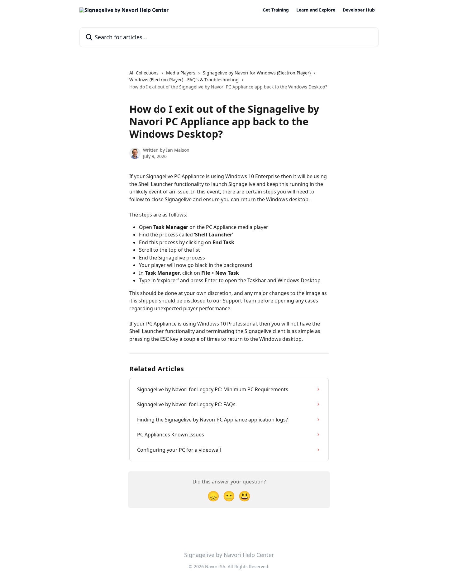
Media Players (180, 73)
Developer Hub (359, 10)
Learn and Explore (315, 10)
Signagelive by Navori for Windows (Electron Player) (257, 73)
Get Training (276, 10)
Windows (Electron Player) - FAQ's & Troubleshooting (184, 80)
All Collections (144, 73)
